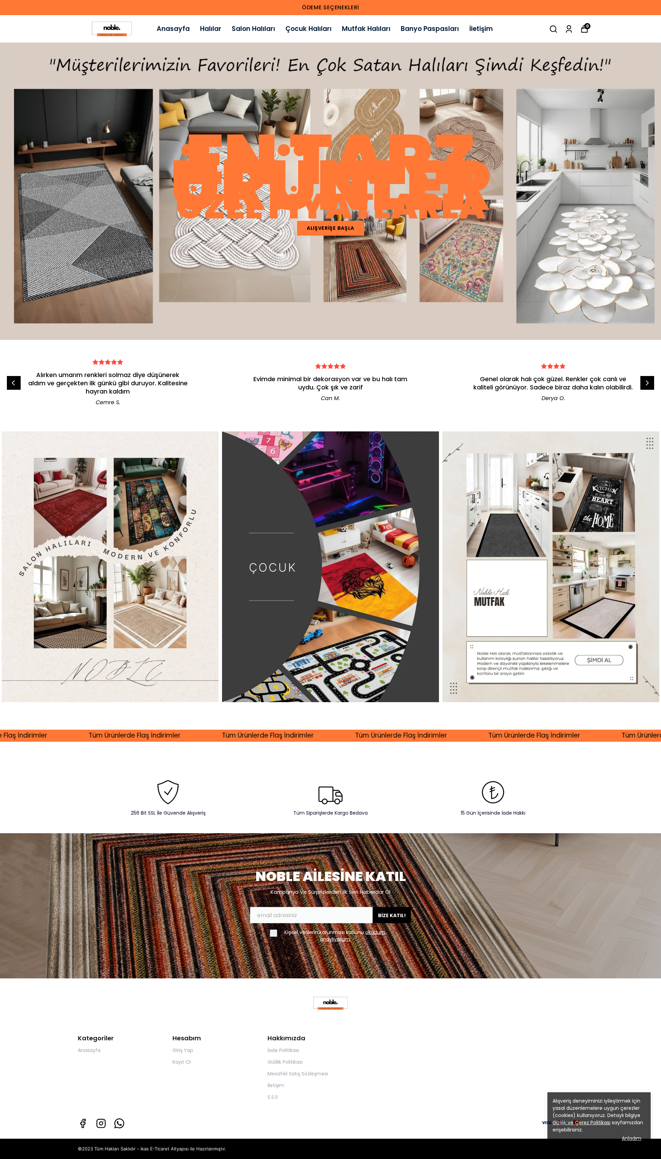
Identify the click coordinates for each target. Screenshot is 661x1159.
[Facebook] (83, 1123)
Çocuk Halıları (308, 28)
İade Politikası (283, 1050)
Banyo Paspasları (430, 28)
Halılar (210, 28)
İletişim (481, 28)
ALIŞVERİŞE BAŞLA (330, 228)
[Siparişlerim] (569, 29)
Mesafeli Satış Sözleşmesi (297, 1073)
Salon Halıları (253, 28)
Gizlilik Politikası (285, 1062)
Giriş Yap (182, 1050)
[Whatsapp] (119, 1123)
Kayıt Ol (181, 1062)
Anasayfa (173, 28)
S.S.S (272, 1097)
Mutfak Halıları (366, 28)
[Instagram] (101, 1123)
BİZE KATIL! (392, 915)
